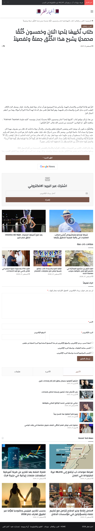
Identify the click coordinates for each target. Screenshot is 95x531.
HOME (63, 527)
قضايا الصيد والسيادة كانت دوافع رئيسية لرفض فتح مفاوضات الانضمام (47, 270)
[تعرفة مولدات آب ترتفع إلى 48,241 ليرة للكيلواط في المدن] (71, 456)
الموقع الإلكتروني (40, 332)
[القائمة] (92, 12)
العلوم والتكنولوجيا (36, 527)
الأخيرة (48, 371)
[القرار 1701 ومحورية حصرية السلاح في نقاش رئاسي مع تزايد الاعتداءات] (16, 258)
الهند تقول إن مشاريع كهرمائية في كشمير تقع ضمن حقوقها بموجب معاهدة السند (80, 271)
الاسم (90, 322)
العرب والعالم (79, 21)
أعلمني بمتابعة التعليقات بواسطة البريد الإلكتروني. (74, 348)
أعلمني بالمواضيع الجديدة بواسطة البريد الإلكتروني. (73, 353)
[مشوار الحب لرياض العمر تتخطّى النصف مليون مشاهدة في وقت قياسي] (86, 428)
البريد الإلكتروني (87, 332)
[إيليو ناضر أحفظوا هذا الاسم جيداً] (86, 417)
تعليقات (17, 371)
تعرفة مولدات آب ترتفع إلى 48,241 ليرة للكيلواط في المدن (62, 2)
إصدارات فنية (15, 527)
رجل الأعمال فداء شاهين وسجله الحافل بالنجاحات (60, 392)
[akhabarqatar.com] (47, 11)
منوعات (46, 527)
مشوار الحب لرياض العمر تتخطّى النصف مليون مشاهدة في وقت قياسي (51, 425)
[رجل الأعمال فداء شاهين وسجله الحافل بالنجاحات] (86, 395)
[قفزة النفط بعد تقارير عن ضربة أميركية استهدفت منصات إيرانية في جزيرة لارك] (24, 456)
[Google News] (47, 166)
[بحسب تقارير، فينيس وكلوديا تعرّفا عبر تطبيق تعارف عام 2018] (24, 495)
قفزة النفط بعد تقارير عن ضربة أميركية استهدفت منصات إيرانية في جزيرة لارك (24, 474)
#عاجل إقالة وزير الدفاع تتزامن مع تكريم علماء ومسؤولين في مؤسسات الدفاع (71, 512)
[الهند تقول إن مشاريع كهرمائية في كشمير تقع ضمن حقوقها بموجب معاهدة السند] (79, 258)
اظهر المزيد (48, 158)
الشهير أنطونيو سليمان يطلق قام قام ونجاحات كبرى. (58, 381)
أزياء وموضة (25, 527)
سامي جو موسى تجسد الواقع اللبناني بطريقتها (60, 403)
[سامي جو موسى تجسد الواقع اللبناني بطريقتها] (86, 406)
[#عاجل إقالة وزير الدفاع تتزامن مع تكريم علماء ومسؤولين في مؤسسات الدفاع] (71, 495)
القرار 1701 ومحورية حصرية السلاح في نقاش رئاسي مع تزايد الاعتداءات (16, 270)
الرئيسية (88, 21)
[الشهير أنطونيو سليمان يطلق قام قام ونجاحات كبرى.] (86, 384)
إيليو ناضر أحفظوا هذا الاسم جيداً (66, 414)
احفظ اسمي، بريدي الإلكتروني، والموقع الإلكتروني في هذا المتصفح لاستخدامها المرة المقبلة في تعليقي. (56, 343)
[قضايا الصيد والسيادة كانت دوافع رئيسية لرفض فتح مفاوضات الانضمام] (47, 258)
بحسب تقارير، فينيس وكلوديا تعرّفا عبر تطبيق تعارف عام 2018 (25, 512)
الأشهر (78, 371)
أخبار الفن (5, 527)
